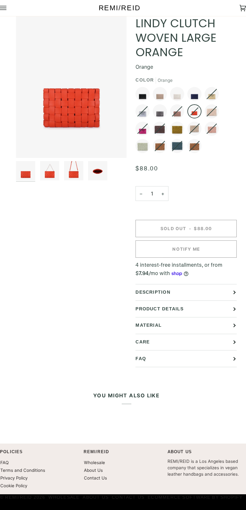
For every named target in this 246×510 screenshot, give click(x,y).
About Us (93, 470)
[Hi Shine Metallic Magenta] (144, 130)
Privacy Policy (14, 477)
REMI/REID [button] (96, 451)
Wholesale (94, 462)
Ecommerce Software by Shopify (195, 497)
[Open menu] (9, 8)
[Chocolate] (161, 130)
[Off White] (178, 95)
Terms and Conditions (22, 470)
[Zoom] (28, 145)
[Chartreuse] (178, 130)
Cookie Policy (13, 485)
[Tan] (196, 130)
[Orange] (196, 113)
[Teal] (178, 147)
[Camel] (161, 147)
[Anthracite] (161, 113)
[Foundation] (213, 113)
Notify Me (186, 249)
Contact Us (95, 477)
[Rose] (178, 113)
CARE (142, 342)
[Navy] (196, 95)
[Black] (144, 95)
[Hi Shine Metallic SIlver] (144, 113)
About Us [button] (180, 451)
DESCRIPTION (152, 292)
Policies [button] (11, 451)
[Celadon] (144, 147)
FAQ (140, 358)
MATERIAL (148, 325)
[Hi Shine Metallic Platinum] (213, 95)
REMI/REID (18, 497)
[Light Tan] (161, 95)
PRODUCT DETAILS (159, 309)
